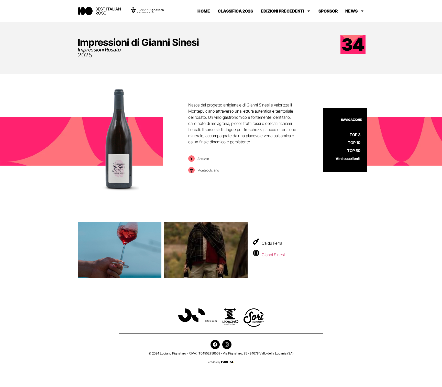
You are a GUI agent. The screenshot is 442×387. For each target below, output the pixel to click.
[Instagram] (226, 344)
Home (203, 11)
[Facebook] (215, 344)
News (351, 11)
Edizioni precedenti (282, 11)
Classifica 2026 (235, 11)
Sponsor (328, 11)
